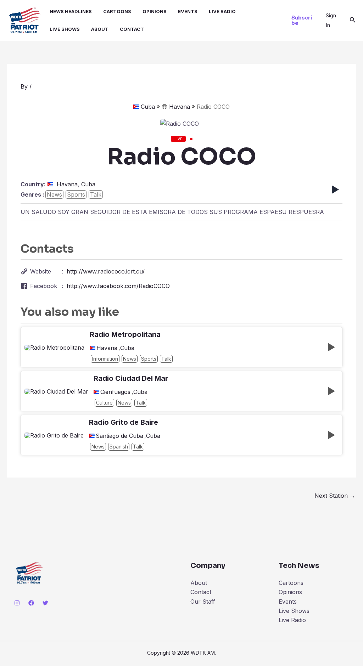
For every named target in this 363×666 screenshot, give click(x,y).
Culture (104, 403)
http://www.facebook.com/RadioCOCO (118, 285)
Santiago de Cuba (119, 436)
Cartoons (117, 11)
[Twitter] (45, 603)
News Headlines (71, 11)
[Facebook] (31, 603)
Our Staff (202, 601)
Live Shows (65, 29)
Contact (132, 29)
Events (187, 11)
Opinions (155, 11)
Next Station (334, 495)
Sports (76, 194)
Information (105, 359)
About (99, 29)
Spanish (119, 447)
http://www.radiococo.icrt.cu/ (106, 271)
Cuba (148, 106)
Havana (179, 106)
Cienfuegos (115, 392)
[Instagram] (17, 603)
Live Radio (222, 11)
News (54, 194)
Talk (95, 194)
